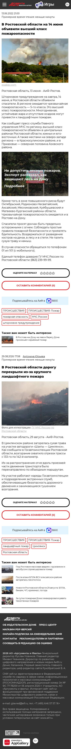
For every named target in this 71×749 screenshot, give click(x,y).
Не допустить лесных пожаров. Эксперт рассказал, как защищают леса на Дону (32, 175)
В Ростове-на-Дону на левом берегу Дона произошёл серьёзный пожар (37, 338)
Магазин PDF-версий (17, 629)
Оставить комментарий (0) (36, 285)
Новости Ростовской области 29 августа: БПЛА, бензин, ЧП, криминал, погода (40, 589)
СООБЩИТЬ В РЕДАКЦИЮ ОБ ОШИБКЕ (27, 643)
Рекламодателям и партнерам (41, 638)
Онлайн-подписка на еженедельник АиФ (32, 634)
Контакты (10, 638)
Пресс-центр (47, 624)
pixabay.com (9, 84)
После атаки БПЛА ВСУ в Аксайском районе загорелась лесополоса (39, 578)
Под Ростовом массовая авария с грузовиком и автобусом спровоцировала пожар (40, 568)
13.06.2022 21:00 (10, 13)
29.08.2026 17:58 (11, 356)
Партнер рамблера (31, 733)
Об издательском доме (19, 624)
